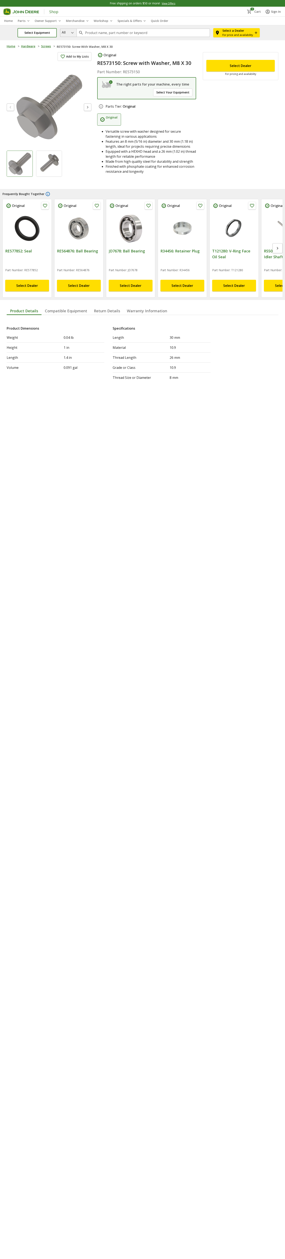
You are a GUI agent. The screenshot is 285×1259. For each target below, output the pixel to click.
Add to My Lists (77, 56)
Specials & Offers (129, 21)
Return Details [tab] (107, 315)
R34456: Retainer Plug (180, 262)
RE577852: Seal (18, 262)
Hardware (28, 46)
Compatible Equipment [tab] (66, 315)
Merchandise (75, 21)
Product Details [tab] (24, 315)
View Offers (168, 3)
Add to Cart (240, 138)
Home (11, 46)
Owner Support (46, 21)
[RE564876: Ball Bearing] (79, 240)
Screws (46, 46)
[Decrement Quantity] (212, 61)
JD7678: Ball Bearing (127, 262)
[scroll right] (277, 257)
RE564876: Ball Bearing (77, 262)
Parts (21, 21)
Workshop (101, 21)
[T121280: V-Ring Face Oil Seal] (234, 240)
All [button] (64, 32)
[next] (87, 107)
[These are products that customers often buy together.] (47, 205)
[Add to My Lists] (45, 217)
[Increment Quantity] (232, 61)
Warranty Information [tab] (147, 315)
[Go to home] (21, 11)
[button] (37, 32)
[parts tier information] (101, 118)
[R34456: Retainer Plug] (182, 240)
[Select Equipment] (107, 84)
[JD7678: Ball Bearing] (130, 240)
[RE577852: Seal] (27, 240)
